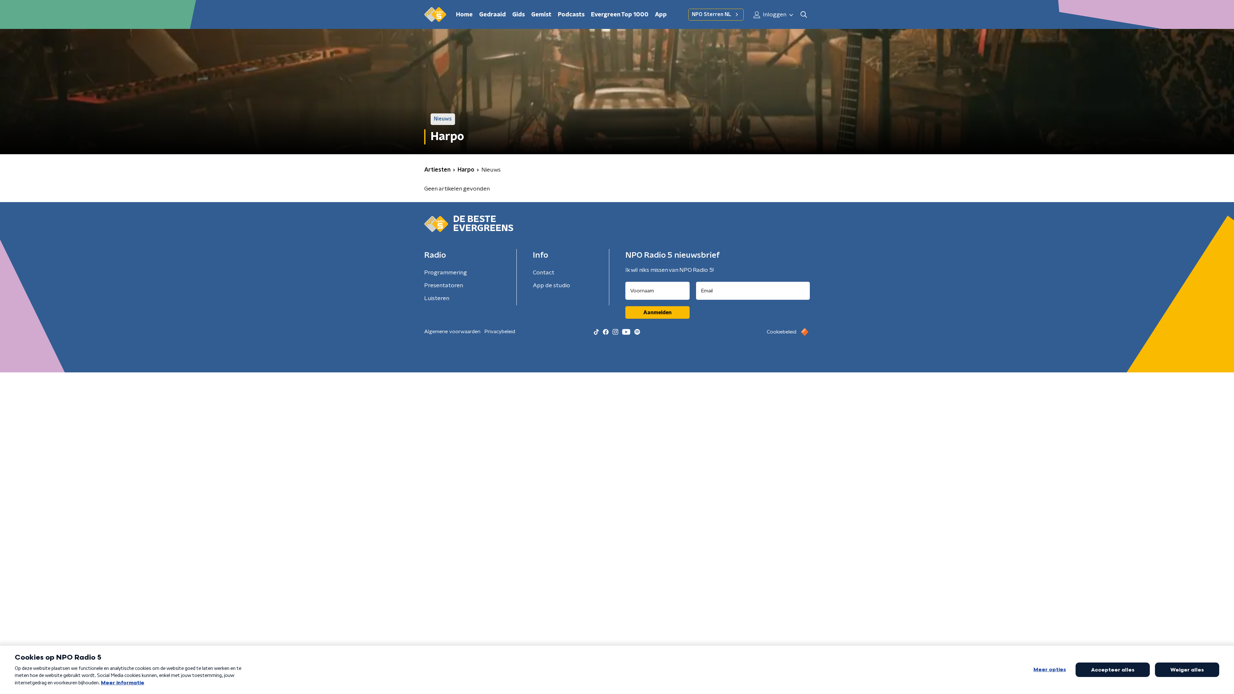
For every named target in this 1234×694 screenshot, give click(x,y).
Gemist (541, 15)
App (661, 15)
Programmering (445, 273)
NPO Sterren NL (711, 14)
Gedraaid (492, 15)
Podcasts (571, 15)
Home (464, 15)
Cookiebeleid (781, 331)
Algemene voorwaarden (452, 331)
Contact (543, 273)
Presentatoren (443, 286)
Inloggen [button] (774, 15)
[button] (803, 15)
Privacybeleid (499, 331)
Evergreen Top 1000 (619, 15)
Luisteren (436, 298)
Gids (518, 15)
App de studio (551, 286)
